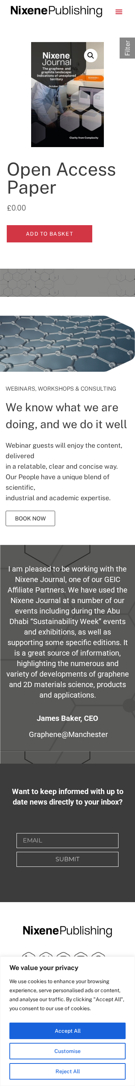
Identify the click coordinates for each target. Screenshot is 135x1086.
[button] (118, 11)
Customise (67, 1051)
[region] (67, 1021)
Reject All (68, 1071)
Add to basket (49, 234)
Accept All (68, 1031)
